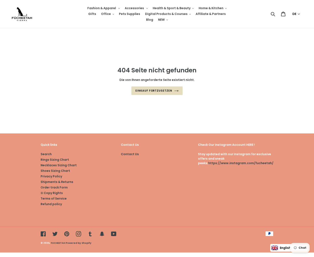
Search (46, 154)
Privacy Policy (51, 176)
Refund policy (51, 204)
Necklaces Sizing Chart (59, 165)
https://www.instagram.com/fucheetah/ (240, 163)
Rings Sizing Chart (55, 160)
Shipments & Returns (57, 182)
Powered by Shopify (78, 243)
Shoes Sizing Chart (55, 171)
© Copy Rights (52, 193)
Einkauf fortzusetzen (153, 90)
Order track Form (54, 187)
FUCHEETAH (58, 243)
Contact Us (130, 154)
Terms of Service (54, 198)
